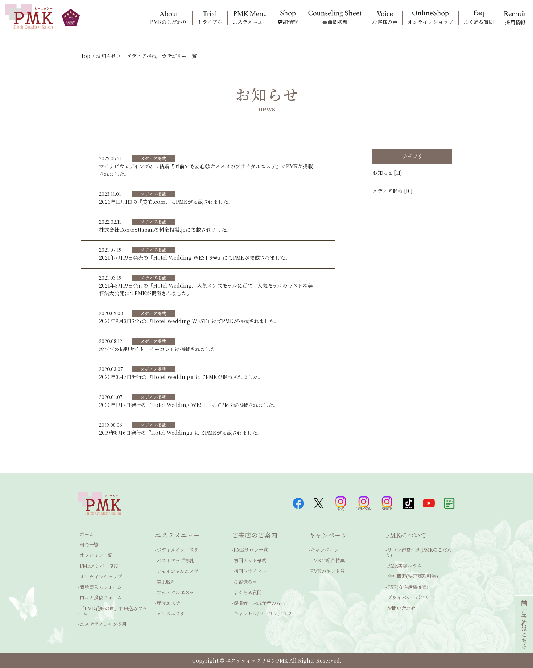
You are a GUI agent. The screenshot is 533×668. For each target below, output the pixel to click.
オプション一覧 (96, 555)
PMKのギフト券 (327, 571)
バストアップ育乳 (175, 560)
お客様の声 (245, 581)
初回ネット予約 (250, 560)
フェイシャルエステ (178, 571)
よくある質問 (248, 592)
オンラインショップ (101, 576)
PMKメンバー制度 (99, 565)
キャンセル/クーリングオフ (263, 613)
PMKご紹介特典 (327, 560)
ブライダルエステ (175, 592)
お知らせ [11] (387, 172)
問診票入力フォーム (101, 587)
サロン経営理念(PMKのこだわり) (418, 552)
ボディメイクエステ (178, 549)
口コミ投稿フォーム (101, 597)
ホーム (87, 534)
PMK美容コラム (404, 565)
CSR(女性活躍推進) (408, 587)
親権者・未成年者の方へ (259, 602)
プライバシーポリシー (410, 597)
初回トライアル (250, 571)
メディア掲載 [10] (392, 190)
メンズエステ (171, 613)
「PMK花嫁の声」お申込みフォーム (112, 611)
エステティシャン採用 (103, 623)
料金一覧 (89, 544)
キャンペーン (324, 549)
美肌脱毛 (166, 581)
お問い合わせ (401, 608)
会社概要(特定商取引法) (412, 576)
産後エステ (168, 602)
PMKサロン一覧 (251, 549)
